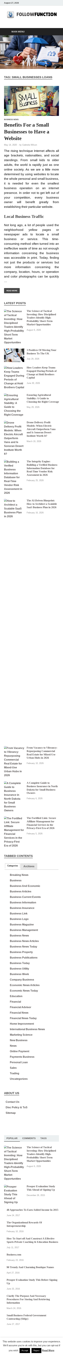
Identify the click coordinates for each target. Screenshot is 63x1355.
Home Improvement (22, 1023)
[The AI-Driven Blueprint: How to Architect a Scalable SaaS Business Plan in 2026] (14, 500)
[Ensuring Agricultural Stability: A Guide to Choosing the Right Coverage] (14, 395)
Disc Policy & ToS (16, 1107)
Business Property (21, 952)
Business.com (14, 1254)
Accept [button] (24, 1350)
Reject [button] (36, 1350)
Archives (28, 866)
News (13, 1045)
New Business (18, 1040)
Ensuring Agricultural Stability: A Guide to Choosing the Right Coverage (43, 398)
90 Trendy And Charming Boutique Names (30, 1267)
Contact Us (12, 1102)
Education (16, 996)
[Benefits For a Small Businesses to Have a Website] (31, 101)
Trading (14, 1073)
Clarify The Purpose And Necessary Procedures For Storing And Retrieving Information (28, 1299)
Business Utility (19, 968)
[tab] (12, 865)
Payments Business (22, 1056)
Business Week (19, 974)
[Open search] (54, 32)
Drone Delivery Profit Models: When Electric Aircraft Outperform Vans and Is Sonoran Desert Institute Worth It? (41, 429)
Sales (13, 1067)
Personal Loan (19, 1062)
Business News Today (23, 946)
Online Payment (19, 1051)
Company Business (22, 979)
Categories (12, 865)
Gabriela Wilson (29, 145)
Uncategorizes (19, 1078)
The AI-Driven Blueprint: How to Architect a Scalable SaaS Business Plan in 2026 (42, 504)
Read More (10, 290)
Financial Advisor (20, 1007)
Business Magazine (22, 924)
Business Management (24, 930)
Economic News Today (24, 990)
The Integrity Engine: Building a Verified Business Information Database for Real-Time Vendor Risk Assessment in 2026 (42, 468)
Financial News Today (23, 1018)
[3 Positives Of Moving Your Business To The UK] (14, 350)
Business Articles (20, 891)
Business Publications (23, 957)
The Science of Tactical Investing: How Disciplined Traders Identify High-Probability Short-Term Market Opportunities (41, 318)
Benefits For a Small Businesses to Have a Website (26, 131)
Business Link (18, 913)
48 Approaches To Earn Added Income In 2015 (32, 1209)
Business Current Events (25, 897)
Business (15, 880)
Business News (11, 119)
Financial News (19, 1012)
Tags (43, 1138)
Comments (29, 1138)
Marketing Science (21, 1034)
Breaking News (19, 875)
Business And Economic (25, 886)
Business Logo (19, 919)
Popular (11, 1138)
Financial (15, 1001)
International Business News (27, 1029)
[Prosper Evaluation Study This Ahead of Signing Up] (14, 1186)
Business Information (23, 902)
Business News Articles (24, 941)
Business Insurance (22, 908)
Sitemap (11, 1113)
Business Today (20, 963)
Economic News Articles (25, 985)
